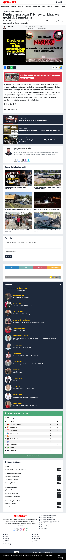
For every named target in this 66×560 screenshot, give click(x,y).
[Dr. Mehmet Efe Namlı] (8, 338)
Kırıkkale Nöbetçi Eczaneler (48, 515)
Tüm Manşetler (45, 525)
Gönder (8, 256)
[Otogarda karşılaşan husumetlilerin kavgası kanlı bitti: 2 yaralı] (47, 178)
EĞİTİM (49, 6)
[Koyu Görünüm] (56, 2)
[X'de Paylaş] (8, 67)
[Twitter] (22, 160)
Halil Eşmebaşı (18, 311)
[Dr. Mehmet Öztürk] (8, 329)
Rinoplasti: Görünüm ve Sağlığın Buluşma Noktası (28, 322)
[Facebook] (19, 160)
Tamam (60, 557)
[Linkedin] (28, 160)
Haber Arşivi (44, 528)
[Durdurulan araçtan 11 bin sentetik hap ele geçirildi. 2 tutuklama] (33, 47)
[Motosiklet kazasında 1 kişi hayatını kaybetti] (18, 200)
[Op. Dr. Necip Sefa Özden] (8, 321)
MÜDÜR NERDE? (18, 372)
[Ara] (59, 2)
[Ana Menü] (61, 2)
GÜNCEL (20, 6)
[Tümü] (60, 284)
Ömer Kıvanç (17, 353)
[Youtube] (23, 529)
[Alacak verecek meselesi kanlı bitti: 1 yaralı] (47, 200)
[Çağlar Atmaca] (10, 288)
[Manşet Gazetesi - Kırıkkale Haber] (9, 2)
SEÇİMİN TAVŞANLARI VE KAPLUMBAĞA (25, 355)
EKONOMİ (36, 6)
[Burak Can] (9, 151)
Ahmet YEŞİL (17, 370)
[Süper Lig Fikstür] (60, 462)
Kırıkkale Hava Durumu (47, 517)
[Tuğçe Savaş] (8, 404)
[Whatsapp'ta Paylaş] (11, 67)
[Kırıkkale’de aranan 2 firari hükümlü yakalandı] (18, 178)
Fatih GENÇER (17, 378)
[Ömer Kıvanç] (8, 354)
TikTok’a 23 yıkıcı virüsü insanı (22, 347)
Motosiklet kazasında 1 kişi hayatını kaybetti (18, 209)
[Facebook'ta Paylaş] (5, 67)
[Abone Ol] (60, 67)
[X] (17, 529)
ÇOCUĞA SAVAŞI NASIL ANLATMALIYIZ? (25, 397)
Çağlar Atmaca (22, 288)
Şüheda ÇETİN (17, 395)
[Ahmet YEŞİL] (8, 371)
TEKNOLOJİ (8, 544)
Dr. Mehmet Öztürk (19, 328)
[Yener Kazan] (8, 346)
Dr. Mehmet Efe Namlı (20, 335)
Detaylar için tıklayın (33, 456)
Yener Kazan (17, 345)
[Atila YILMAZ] (8, 304)
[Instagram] (25, 160)
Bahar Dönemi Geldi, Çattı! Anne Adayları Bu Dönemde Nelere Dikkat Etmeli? (35, 339)
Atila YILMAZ (17, 303)
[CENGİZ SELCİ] (8, 363)
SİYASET (28, 6)
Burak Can (17, 150)
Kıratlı (15, 380)
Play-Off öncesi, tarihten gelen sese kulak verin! (28, 314)
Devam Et (16, 157)
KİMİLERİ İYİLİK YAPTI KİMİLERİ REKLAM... (25, 405)
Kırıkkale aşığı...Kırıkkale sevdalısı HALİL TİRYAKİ (28, 364)
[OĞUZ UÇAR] (8, 388)
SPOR (43, 6)
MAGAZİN (37, 538)
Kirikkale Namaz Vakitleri (48, 519)
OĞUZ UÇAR (16, 386)
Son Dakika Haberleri (47, 526)
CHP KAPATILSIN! (22, 290)
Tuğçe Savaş (17, 403)
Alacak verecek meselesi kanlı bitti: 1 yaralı (46, 209)
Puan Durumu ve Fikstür (47, 523)
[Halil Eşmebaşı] (8, 313)
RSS (17, 552)
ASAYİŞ (13, 6)
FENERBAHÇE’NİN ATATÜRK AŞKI (23, 389)
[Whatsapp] (26, 529)
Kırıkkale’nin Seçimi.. (19, 330)
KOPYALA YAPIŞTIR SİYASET (21, 297)
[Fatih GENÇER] (8, 379)
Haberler (6, 11)
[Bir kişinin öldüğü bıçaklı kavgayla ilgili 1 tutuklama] (18, 220)
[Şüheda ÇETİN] (8, 396)
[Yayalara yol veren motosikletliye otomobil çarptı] (47, 220)
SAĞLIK (56, 6)
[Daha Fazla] (14, 67)
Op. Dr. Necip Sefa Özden (21, 320)
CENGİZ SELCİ (17, 361)
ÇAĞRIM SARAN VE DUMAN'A (22, 305)
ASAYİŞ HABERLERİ (16, 11)
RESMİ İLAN (5, 6)
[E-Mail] (15, 160)
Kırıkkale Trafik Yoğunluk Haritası (50, 521)
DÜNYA (36, 534)
